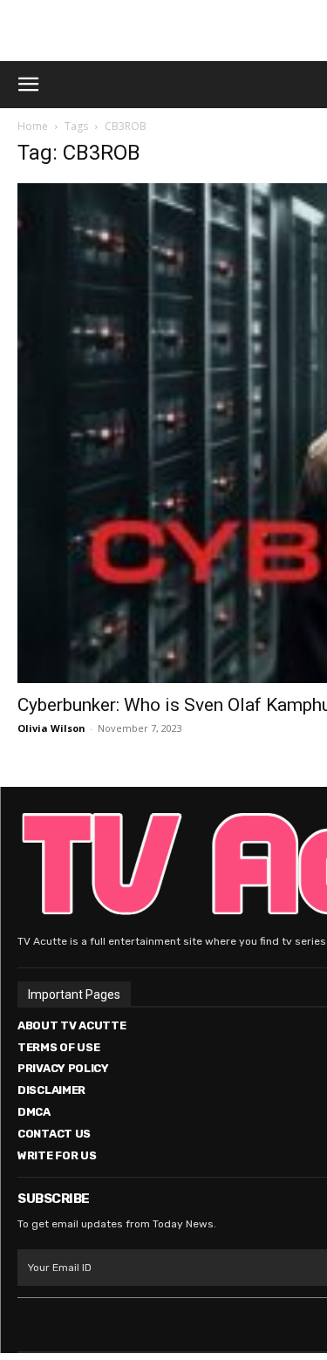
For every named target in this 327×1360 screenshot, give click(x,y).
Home (32, 126)
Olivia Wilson (51, 728)
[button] (28, 84)
